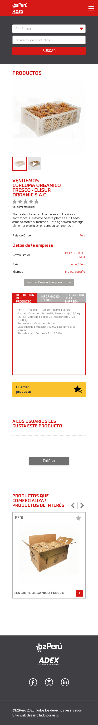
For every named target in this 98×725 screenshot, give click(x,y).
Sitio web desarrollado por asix (35, 715)
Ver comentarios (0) (23, 206)
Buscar (49, 51)
